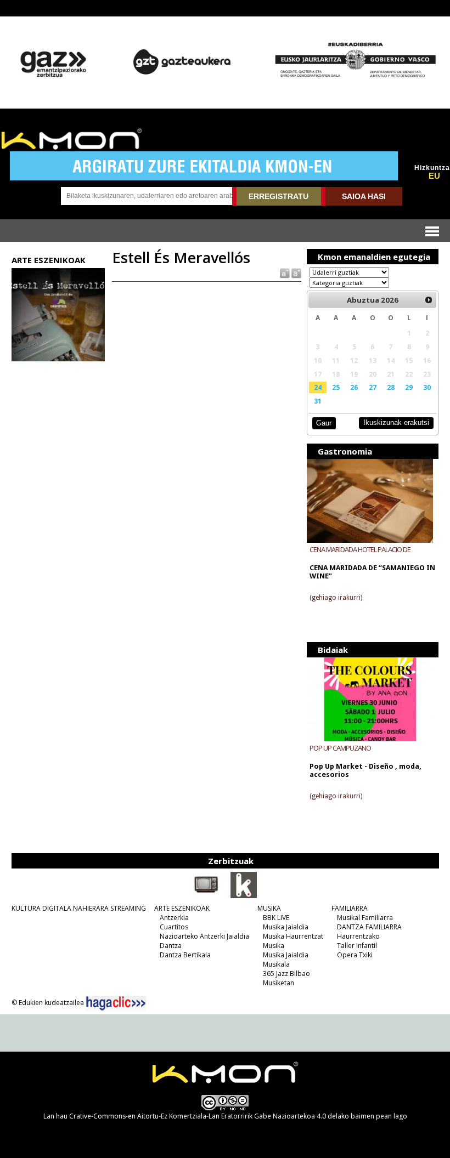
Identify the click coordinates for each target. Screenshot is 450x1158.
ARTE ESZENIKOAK (182, 908)
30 (427, 387)
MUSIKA (269, 908)
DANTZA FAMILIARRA (369, 927)
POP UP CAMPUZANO (340, 748)
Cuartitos (174, 927)
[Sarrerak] (243, 896)
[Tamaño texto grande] (295, 273)
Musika (273, 945)
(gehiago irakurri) (336, 597)
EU (434, 176)
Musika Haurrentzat (293, 936)
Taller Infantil (357, 945)
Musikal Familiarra (365, 917)
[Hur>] (428, 299)
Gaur (323, 423)
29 (409, 387)
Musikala (276, 964)
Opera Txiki (355, 955)
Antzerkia (174, 917)
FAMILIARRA (349, 908)
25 (336, 387)
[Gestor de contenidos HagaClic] (116, 1003)
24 (318, 387)
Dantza (171, 945)
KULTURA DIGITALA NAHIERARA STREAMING (79, 908)
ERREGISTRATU (278, 196)
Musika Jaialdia (285, 927)
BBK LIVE (276, 917)
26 (354, 387)
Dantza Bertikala (185, 955)
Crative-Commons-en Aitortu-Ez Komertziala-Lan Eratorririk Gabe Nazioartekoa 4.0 (197, 1116)
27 (372, 387)
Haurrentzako (358, 936)
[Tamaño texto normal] (284, 273)
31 (318, 400)
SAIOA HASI (364, 196)
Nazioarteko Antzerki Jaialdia (204, 936)
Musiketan (278, 982)
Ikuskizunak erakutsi (396, 422)
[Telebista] (206, 896)
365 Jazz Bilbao (286, 973)
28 (391, 387)
